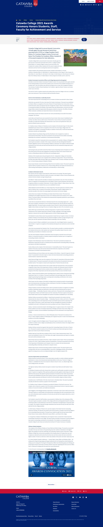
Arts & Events (29, 38)
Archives (31, 20)
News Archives (51, 484)
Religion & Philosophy (68, 40)
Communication (59, 38)
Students (41, 41)
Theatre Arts (54, 41)
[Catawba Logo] (22, 497)
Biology (34, 38)
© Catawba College (83, 516)
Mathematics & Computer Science (40, 40)
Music (49, 40)
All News (25, 20)
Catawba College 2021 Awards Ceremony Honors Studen (46, 20)
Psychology (60, 40)
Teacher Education (48, 41)
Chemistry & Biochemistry (51, 38)
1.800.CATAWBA (20, 510)
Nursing (52, 40)
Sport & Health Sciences (31, 41)
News (20, 20)
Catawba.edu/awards (51, 449)
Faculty (28, 40)
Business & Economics (40, 38)
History (32, 40)
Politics (56, 40)
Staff (38, 41)
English (65, 38)
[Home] (16, 20)
